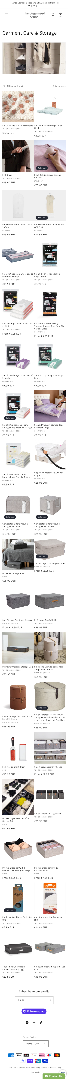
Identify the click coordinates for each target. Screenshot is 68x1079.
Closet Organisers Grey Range (48, 767)
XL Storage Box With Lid (45, 620)
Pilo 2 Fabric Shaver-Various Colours (47, 176)
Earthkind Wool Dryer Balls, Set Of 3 (17, 918)
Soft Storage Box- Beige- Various (49, 563)
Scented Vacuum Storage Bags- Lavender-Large (49, 426)
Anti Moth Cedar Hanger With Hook (48, 127)
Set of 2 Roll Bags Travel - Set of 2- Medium (17, 376)
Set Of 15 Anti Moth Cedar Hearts (18, 125)
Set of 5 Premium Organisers (47, 813)
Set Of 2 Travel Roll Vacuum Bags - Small (47, 275)
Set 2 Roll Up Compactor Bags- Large (48, 376)
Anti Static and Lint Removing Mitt (48, 918)
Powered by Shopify (39, 1067)
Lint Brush (7, 175)
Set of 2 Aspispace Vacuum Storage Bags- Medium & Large (17, 426)
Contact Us (55, 1076)
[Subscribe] (49, 1000)
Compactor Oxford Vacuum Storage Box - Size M (47, 525)
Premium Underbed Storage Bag (17, 667)
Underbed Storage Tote (13, 573)
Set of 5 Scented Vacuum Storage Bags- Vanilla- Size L (16, 475)
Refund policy (55, 1067)
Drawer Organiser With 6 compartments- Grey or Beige (16, 869)
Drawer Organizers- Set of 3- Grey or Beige (15, 819)
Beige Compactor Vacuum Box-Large (49, 474)
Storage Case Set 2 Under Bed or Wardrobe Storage (17, 275)
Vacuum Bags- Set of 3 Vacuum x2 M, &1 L (17, 325)
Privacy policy (35, 1072)
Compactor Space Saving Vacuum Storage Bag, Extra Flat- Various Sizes (49, 326)
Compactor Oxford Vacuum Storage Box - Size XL (15, 525)
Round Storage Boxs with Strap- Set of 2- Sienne (17, 717)
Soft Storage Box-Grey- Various (17, 620)
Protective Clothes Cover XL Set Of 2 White (49, 226)
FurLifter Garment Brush (13, 767)
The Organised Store (21, 1067)
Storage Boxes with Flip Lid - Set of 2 (49, 968)
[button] (6, 14)
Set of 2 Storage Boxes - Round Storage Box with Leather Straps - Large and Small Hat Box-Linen (49, 717)
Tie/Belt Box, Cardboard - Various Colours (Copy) (14, 968)
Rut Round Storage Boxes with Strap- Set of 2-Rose (48, 668)
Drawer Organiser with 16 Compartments (46, 869)
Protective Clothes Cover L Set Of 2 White (18, 226)
